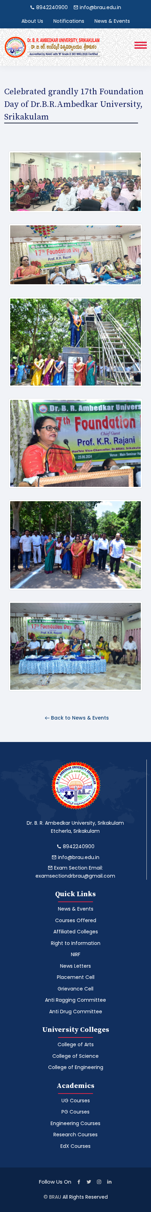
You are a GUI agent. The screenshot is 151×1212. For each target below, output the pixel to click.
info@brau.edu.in (78, 857)
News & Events (112, 21)
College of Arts (76, 1044)
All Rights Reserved (85, 1196)
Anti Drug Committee (75, 1011)
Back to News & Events (79, 717)
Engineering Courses (75, 1123)
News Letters (75, 965)
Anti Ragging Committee (75, 999)
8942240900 (77, 846)
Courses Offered (75, 920)
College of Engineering (75, 1067)
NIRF (75, 954)
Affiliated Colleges (75, 931)
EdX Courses (75, 1146)
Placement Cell (75, 977)
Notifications (68, 21)
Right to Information (75, 943)
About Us (32, 21)
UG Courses (75, 1100)
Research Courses (75, 1134)
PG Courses (75, 1111)
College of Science (75, 1056)
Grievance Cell (75, 988)
